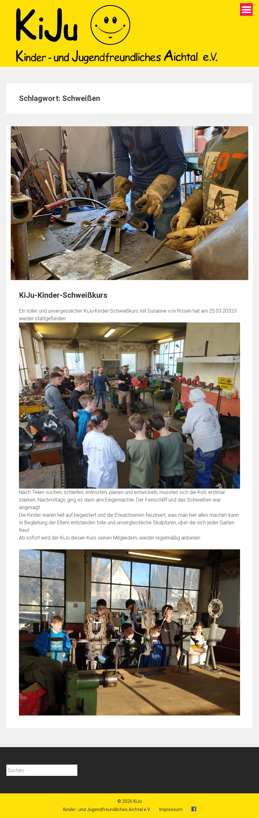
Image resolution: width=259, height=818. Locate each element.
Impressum (171, 809)
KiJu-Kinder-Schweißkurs (63, 295)
